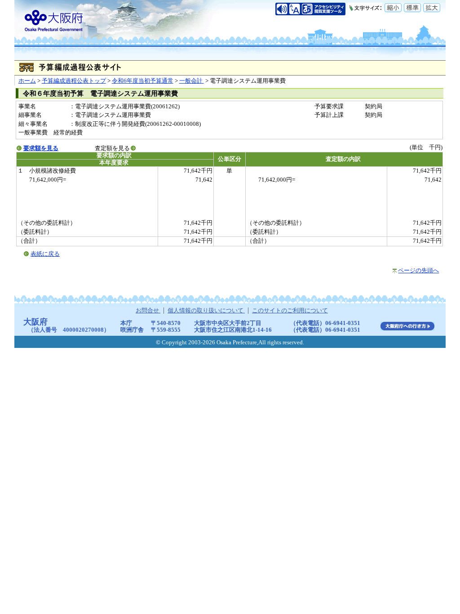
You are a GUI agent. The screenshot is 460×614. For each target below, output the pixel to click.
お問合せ (148, 310)
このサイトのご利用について (290, 310)
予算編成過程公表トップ (74, 81)
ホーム (27, 81)
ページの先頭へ (418, 270)
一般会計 (191, 81)
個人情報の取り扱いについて (206, 310)
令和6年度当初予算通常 (142, 81)
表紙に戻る (45, 254)
